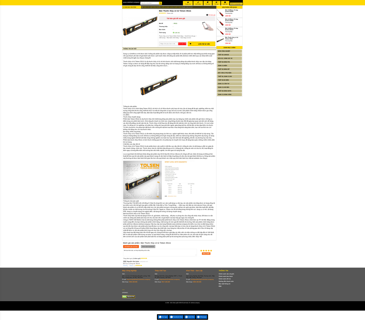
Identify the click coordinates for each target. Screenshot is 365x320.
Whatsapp (203, 317)
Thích (131, 265)
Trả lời (125, 265)
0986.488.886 (133, 282)
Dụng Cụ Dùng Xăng (224, 94)
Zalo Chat (191, 317)
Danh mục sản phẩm (130, 7)
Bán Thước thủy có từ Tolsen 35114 (231, 38)
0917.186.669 (166, 282)
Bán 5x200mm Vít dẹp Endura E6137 (231, 29)
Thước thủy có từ (187, 7)
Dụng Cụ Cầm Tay (223, 83)
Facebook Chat (177, 317)
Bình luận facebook (148, 246)
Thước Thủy (177, 7)
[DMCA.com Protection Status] (128, 297)
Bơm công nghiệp (224, 51)
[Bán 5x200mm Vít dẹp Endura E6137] (220, 34)
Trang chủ (146, 7)
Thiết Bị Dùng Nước (224, 91)
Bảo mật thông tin (224, 284)
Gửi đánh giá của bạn (131, 246)
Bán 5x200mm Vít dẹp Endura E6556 (231, 10)
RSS (220, 286)
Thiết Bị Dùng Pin (224, 62)
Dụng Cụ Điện (222, 65)
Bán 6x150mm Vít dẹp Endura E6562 (231, 19)
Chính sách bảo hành (226, 276)
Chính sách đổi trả (225, 279)
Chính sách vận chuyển (226, 274)
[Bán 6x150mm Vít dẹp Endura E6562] (220, 25)
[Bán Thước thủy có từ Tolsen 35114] (220, 43)
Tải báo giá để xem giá (176, 18)
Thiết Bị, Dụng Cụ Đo (167, 7)
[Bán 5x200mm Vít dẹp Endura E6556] (220, 16)
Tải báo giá (211, 15)
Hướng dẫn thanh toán (226, 281)
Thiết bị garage (223, 54)
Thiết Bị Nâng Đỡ (223, 69)
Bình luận (170, 13)
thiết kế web (182, 302)
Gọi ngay (164, 317)
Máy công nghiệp (155, 7)
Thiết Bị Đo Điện (223, 80)
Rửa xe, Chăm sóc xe (225, 58)
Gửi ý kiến (206, 253)
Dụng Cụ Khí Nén (223, 87)
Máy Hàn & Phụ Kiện (224, 73)
